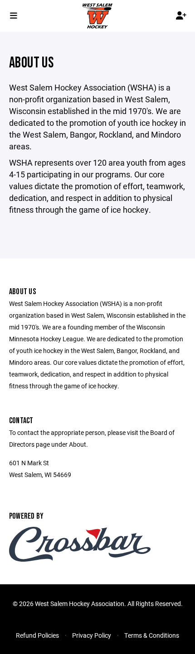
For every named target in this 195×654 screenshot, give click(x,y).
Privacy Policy (91, 635)
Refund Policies (37, 635)
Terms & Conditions (151, 635)
